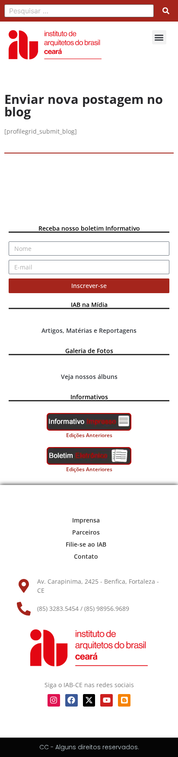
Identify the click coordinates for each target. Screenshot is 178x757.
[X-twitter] (89, 700)
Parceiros (86, 532)
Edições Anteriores (89, 435)
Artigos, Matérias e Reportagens (89, 330)
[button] (159, 37)
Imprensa (86, 520)
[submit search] (166, 11)
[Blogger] (124, 700)
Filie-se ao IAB (86, 544)
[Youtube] (106, 700)
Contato (86, 556)
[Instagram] (54, 700)
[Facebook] (71, 700)
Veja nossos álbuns (89, 376)
